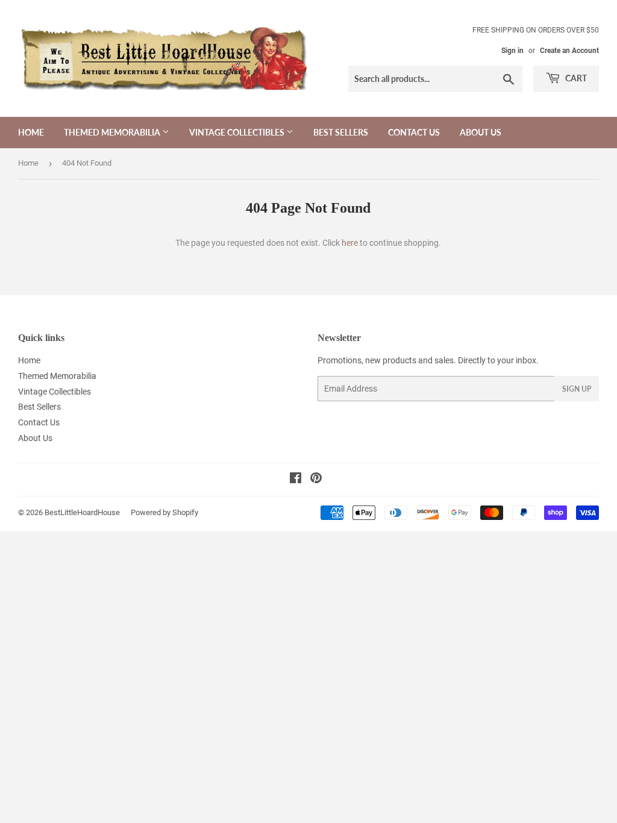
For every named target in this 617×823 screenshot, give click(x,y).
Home (31, 132)
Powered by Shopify (164, 512)
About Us (480, 132)
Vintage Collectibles (237, 132)
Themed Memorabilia (113, 132)
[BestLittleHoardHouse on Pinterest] (316, 479)
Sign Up (576, 388)
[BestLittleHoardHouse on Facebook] (295, 479)
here (350, 243)
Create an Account (569, 50)
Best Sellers (340, 132)
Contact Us (414, 132)
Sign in (512, 50)
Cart (575, 78)
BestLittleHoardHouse (82, 512)
